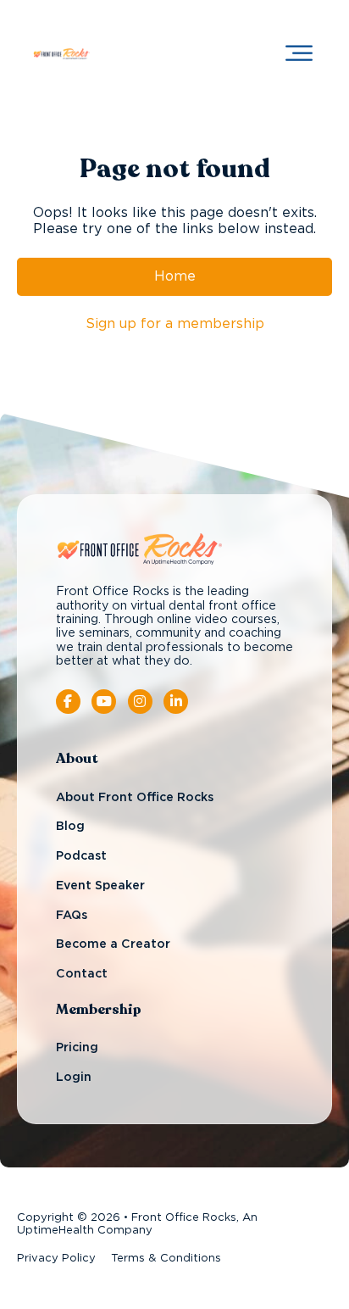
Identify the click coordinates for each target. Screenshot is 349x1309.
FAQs (71, 916)
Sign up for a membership (175, 324)
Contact (82, 974)
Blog (70, 827)
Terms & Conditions (166, 1258)
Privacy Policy (56, 1258)
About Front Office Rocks (134, 798)
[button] (299, 53)
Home (175, 276)
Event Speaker (100, 886)
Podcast (81, 856)
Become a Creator (113, 944)
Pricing (77, 1048)
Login (73, 1077)
